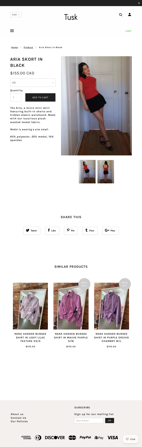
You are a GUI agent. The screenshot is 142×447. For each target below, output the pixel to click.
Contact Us (18, 417)
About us (17, 414)
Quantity (15, 90)
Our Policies (19, 421)
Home (14, 47)
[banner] (71, 17)
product (28, 47)
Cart (129, 31)
